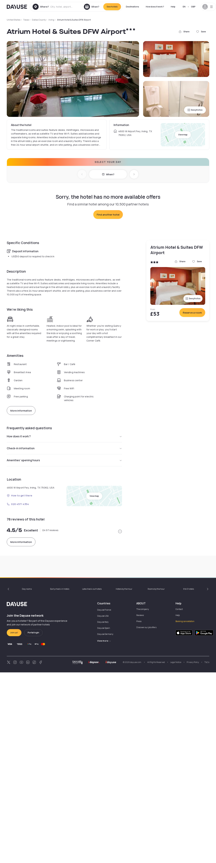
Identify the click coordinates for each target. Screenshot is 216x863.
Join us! (14, 632)
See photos (196, 109)
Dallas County (39, 19)
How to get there (21, 495)
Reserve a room (192, 312)
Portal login (33, 632)
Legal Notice (175, 662)
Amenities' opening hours (23, 460)
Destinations (132, 6)
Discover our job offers (146, 627)
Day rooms (27, 589)
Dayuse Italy (103, 622)
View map (182, 134)
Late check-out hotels (92, 589)
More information (21, 410)
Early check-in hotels (59, 589)
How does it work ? (155, 6)
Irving (51, 19)
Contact (179, 609)
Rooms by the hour (156, 589)
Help (173, 6)
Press (138, 621)
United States (13, 19)
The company (142, 609)
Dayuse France (104, 609)
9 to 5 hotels (188, 589)
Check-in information (21, 448)
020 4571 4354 (20, 504)
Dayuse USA (103, 615)
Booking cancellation (185, 621)
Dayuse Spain (103, 628)
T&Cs (206, 662)
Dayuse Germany (105, 634)
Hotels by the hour (124, 589)
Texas (26, 19)
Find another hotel (108, 214)
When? (110, 174)
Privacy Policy (193, 662)
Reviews (140, 615)
